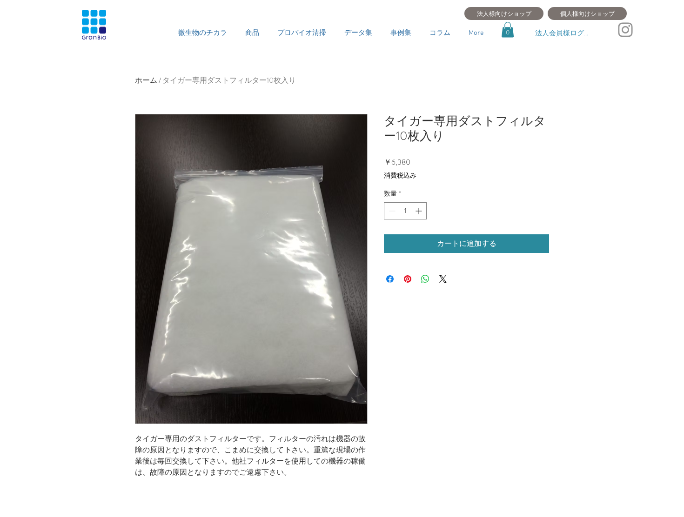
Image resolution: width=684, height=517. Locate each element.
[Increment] (419, 211)
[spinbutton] (405, 211)
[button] (507, 29)
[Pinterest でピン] (407, 279)
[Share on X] (443, 279)
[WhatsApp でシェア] (425, 279)
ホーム (146, 80)
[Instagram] (625, 30)
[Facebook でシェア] (390, 279)
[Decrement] (391, 211)
